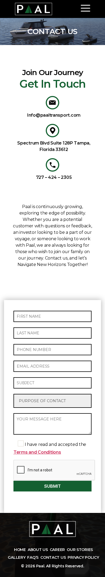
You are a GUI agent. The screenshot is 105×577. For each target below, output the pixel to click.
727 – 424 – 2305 (54, 177)
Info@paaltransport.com (53, 115)
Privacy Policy (83, 557)
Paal (40, 566)
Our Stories (80, 549)
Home (20, 549)
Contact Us (53, 557)
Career (57, 549)
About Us (38, 549)
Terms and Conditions (37, 452)
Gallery (16, 557)
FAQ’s (32, 557)
